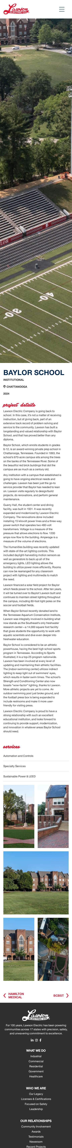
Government (36, 1071)
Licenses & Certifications (36, 1098)
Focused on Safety (36, 1103)
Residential (36, 1066)
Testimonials (36, 1136)
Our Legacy (36, 1093)
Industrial (36, 1056)
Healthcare (36, 1076)
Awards (36, 1131)
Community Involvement (36, 1126)
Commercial (36, 1061)
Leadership (36, 1108)
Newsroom (36, 1141)
